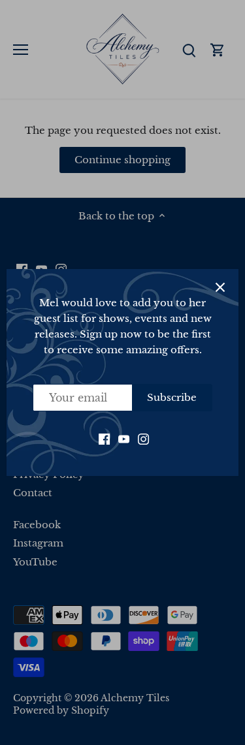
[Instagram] (143, 438)
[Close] (220, 287)
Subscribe (172, 397)
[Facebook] (104, 438)
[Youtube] (123, 438)
